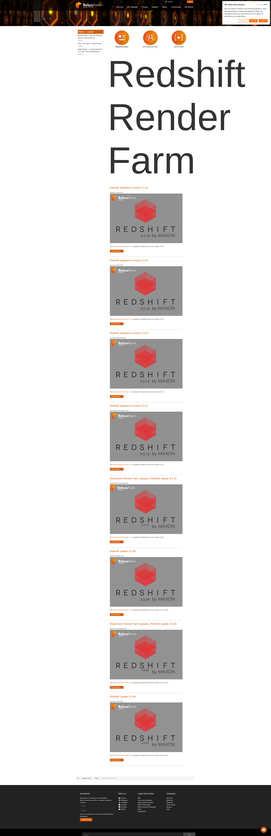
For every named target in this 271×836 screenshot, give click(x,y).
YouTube (124, 807)
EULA (139, 809)
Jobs (168, 809)
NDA (139, 798)
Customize (243, 21)
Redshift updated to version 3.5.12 (129, 405)
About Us (169, 798)
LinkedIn (124, 805)
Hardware (169, 802)
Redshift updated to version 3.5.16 (129, 187)
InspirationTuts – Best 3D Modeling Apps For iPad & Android (90, 37)
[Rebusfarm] (88, 5)
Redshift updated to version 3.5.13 (129, 333)
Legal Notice (142, 811)
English (170, 1)
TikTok (123, 809)
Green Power (170, 805)
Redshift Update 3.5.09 (123, 551)
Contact (123, 798)
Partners (169, 807)
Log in (190, 1)
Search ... (79, 835)
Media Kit (169, 800)
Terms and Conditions (145, 800)
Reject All (253, 21)
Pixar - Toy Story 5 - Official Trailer (89, 43)
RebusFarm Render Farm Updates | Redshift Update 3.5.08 (143, 623)
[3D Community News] (150, 38)
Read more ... (116, 251)
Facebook (124, 802)
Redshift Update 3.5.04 (123, 696)
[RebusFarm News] (122, 38)
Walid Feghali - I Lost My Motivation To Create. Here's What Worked (90, 50)
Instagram (124, 800)
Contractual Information (145, 802)
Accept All (263, 21)
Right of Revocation (144, 805)
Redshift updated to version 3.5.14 (129, 260)
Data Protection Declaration (147, 807)
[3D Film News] (179, 38)
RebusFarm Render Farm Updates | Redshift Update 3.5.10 (143, 478)
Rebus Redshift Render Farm (123, 246)
